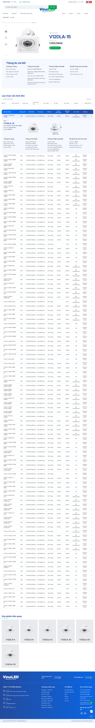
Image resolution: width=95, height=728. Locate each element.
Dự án (63, 13)
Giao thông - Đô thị (45, 703)
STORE (13, 2)
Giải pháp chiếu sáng (26, 13)
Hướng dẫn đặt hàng (85, 692)
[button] (6, 26)
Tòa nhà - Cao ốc (45, 694)
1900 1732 (26, 2)
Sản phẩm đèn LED (69, 692)
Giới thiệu (5, 13)
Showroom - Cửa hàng (46, 690)
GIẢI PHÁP (6, 2)
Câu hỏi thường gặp (85, 694)
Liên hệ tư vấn (55, 47)
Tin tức (78, 13)
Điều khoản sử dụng (87, 721)
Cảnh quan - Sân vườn (46, 700)
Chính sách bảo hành (85, 690)
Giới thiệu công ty (69, 690)
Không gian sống (45, 692)
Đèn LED (14, 13)
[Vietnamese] (90, 2)
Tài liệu (71, 13)
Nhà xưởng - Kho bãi (46, 705)
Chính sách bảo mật (85, 700)
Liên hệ (86, 13)
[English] (87, 2)
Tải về (56, 677)
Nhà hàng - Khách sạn (47, 698)
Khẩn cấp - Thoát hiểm (47, 707)
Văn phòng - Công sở (46, 696)
